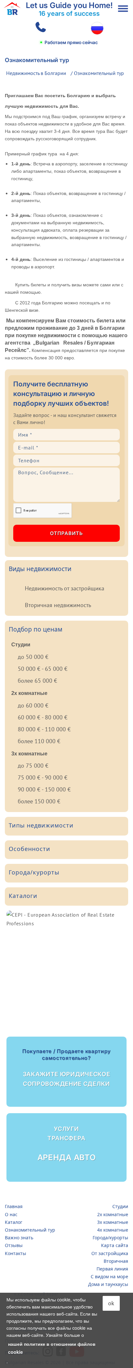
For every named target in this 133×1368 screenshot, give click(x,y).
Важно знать (19, 1237)
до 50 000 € (33, 657)
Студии (120, 1206)
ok (111, 1303)
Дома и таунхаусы (108, 1284)
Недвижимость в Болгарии (36, 73)
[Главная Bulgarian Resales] (12, 8)
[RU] (97, 28)
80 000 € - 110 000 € (44, 729)
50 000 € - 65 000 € (42, 668)
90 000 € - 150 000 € (44, 789)
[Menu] (123, 8)
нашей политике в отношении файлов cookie (52, 1348)
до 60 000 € (33, 705)
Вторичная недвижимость (58, 605)
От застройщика (109, 1253)
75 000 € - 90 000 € (42, 777)
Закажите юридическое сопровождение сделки (66, 1067)
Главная (14, 1206)
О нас (11, 1214)
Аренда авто (66, 1143)
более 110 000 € (39, 741)
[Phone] (39, 28)
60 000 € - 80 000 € (42, 717)
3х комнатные (112, 1222)
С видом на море (109, 1276)
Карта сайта (114, 1245)
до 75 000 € (33, 765)
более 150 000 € (39, 801)
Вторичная (116, 1261)
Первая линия (112, 1269)
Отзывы (14, 1245)
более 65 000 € (37, 680)
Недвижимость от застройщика (64, 588)
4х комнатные (112, 1230)
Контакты (15, 1253)
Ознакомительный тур (30, 1230)
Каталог (13, 1222)
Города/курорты (110, 1237)
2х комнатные (112, 1214)
